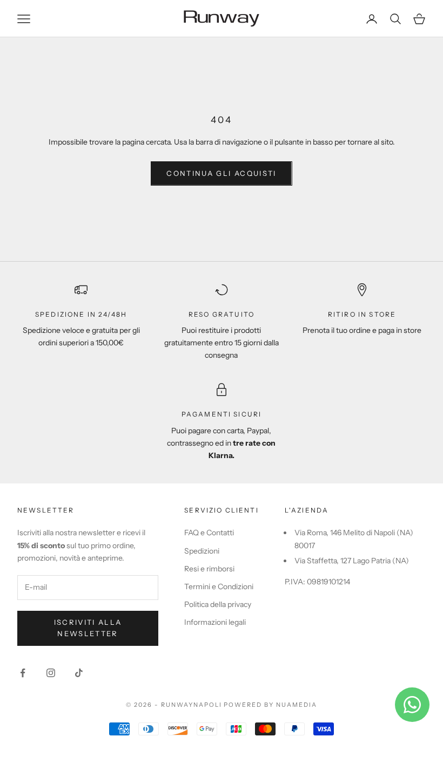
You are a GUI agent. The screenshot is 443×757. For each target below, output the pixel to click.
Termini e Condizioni (218, 586)
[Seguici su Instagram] (50, 672)
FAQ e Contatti (209, 532)
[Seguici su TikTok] (78, 672)
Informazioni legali (215, 622)
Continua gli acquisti (221, 173)
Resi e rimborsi (209, 569)
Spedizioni (201, 551)
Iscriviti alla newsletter (88, 628)
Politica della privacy (217, 604)
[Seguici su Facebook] (22, 672)
